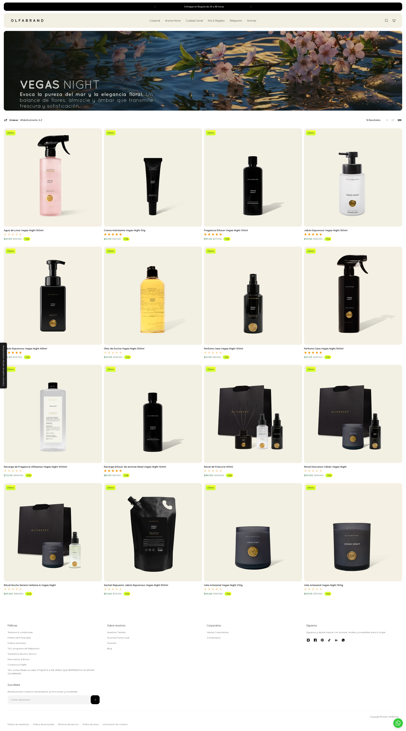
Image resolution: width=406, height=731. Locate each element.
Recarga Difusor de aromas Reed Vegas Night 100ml (135, 466)
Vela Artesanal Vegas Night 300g (323, 585)
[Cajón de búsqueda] (386, 20)
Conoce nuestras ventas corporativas (3, 365)
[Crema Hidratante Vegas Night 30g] (153, 177)
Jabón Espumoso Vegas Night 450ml (25, 348)
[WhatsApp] (343, 640)
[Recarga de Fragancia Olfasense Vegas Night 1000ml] (53, 414)
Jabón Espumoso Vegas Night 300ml (325, 230)
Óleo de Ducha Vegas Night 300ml (124, 348)
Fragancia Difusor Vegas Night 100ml (226, 230)
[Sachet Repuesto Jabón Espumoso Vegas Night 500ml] (153, 532)
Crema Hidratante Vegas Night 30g (124, 230)
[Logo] (27, 20)
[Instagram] (308, 640)
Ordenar (25, 120)
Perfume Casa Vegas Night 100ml (223, 348)
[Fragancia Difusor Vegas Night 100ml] (253, 177)
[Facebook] (315, 640)
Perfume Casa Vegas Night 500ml (324, 348)
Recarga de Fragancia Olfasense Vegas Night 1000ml (35, 466)
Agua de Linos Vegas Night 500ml (23, 230)
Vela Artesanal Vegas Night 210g (223, 585)
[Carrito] (394, 20)
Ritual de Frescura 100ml (218, 466)
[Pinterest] (322, 640)
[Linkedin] (336, 640)
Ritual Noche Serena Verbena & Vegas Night (30, 585)
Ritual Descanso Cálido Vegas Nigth (325, 466)
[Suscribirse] (95, 699)
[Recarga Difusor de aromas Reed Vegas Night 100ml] (153, 414)
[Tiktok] (329, 640)
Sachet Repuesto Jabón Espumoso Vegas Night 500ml (136, 585)
